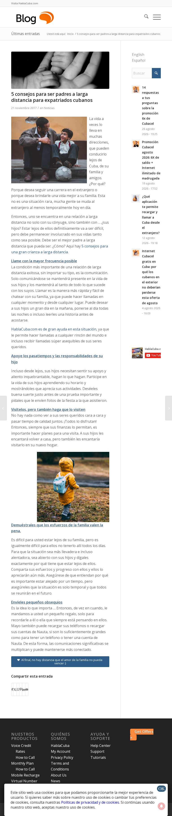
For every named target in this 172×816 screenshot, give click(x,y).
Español (138, 60)
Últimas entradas (25, 33)
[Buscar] (144, 17)
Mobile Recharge (25, 775)
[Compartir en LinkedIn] (23, 689)
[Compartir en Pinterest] (20, 689)
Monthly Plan (22, 763)
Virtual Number (24, 781)
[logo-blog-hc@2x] (35, 17)
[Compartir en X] (14, 689)
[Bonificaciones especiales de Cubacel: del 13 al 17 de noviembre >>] (3, 408)
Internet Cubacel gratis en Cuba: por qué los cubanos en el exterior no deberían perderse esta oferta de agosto (151, 277)
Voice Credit (21, 745)
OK (161, 788)
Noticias (49, 108)
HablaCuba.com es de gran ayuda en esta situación (53, 329)
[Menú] (154, 17)
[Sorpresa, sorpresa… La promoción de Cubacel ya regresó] (168, 408)
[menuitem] (24, 3)
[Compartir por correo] (26, 689)
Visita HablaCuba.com (24, 3)
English (138, 54)
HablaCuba (60, 745)
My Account (60, 751)
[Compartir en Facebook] (12, 689)
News (55, 781)
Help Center (100, 745)
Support (97, 751)
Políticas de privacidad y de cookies (90, 802)
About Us (59, 775)
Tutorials (98, 757)
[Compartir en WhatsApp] (18, 689)
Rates (20, 751)
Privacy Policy (62, 757)
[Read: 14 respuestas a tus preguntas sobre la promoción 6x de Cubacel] (136, 89)
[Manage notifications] (161, 806)
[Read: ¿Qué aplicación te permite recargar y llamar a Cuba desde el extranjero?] (136, 198)
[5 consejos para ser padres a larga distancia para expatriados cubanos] (60, 70)
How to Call (25, 757)
